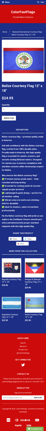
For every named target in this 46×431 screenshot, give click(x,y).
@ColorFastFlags (23, 353)
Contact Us (36, 429)
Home (4, 32)
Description (22, 130)
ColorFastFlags (23, 12)
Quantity (6, 105)
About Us (23, 346)
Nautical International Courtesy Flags (27, 32)
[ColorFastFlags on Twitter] (23, 366)
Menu (7, 2)
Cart (42, 2)
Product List (23, 350)
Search (23, 343)
